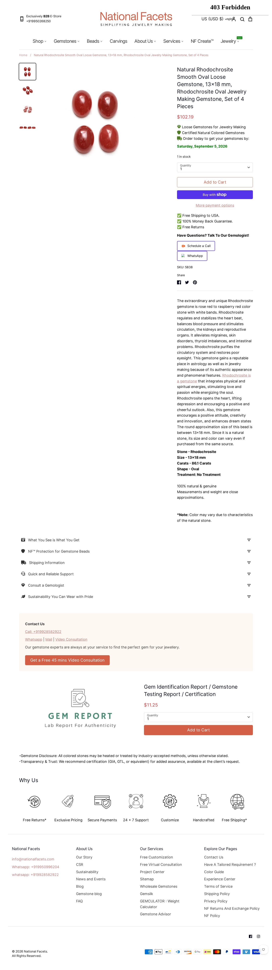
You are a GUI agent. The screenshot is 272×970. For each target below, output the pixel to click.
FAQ (79, 901)
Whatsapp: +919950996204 (35, 867)
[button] (16, 804)
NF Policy (212, 916)
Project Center (152, 872)
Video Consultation (71, 639)
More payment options (215, 205)
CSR (79, 864)
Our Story (84, 857)
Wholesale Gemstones (158, 886)
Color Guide (214, 872)
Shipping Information (47, 563)
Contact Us (213, 857)
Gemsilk (146, 894)
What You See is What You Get (53, 540)
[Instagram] (258, 936)
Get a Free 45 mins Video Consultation (67, 660)
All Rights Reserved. (26, 956)
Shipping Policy (217, 894)
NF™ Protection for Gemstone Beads (59, 551)
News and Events (91, 879)
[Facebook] (250, 936)
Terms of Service (218, 886)
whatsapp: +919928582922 (35, 875)
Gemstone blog (89, 894)
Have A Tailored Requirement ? (230, 864)
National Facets (35, 951)
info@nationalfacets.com (33, 859)
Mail (48, 639)
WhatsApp (195, 256)
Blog (80, 886)
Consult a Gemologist (46, 585)
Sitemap (147, 879)
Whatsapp (33, 639)
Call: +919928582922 (43, 632)
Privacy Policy (215, 901)
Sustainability (87, 872)
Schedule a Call (199, 246)
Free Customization (156, 857)
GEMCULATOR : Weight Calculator (159, 904)
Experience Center (219, 879)
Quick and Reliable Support (51, 574)
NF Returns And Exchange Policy (232, 908)
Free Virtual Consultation (161, 864)
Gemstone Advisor (155, 914)
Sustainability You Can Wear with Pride (60, 597)
